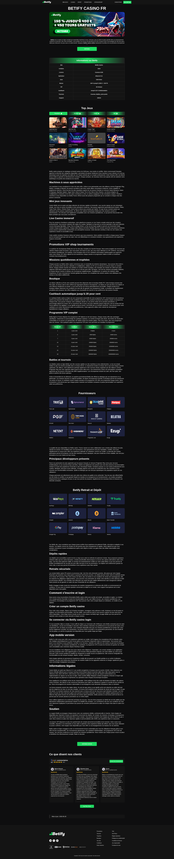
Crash (95, 113)
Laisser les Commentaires (116, 761)
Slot (115, 113)
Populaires (57, 113)
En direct (76, 113)
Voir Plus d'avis (87, 806)
